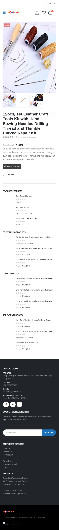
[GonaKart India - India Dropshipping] (13, 12)
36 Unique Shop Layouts (13, 484)
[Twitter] (50, 3)
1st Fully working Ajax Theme (15, 481)
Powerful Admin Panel (12, 490)
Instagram (19, 404)
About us (7, 448)
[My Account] (37, 13)
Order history (8, 461)
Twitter (13, 404)
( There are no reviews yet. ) (26, 137)
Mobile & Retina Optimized (14, 493)
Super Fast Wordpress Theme (15, 478)
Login (5, 467)
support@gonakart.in (12, 391)
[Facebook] (46, 3)
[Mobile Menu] (5, 12)
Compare (10, 174)
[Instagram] (54, 3)
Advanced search (10, 464)
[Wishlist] (44, 13)
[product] (8, 199)
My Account (8, 454)
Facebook (6, 404)
